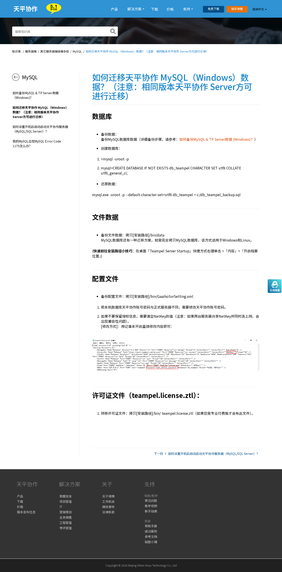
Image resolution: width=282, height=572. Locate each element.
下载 (154, 9)
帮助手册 (151, 526)
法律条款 (108, 512)
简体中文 (258, 9)
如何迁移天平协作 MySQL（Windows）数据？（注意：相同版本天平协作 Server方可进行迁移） (147, 51)
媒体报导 (108, 506)
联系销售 (237, 9)
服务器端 (31, 51)
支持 (186, 8)
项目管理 (65, 501)
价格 (170, 9)
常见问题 (151, 500)
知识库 (16, 51)
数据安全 (65, 496)
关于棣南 (108, 496)
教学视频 (151, 506)
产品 (114, 9)
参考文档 (151, 536)
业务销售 (65, 517)
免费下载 (213, 9)
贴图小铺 (151, 542)
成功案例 (151, 531)
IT (61, 506)
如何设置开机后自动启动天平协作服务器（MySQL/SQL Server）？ (40, 128)
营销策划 (65, 512)
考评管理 (65, 528)
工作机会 (108, 501)
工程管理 (65, 522)
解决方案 (134, 8)
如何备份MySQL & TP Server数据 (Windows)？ (216, 139)
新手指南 (151, 511)
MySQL (77, 51)
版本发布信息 (26, 512)
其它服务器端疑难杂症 (54, 51)
